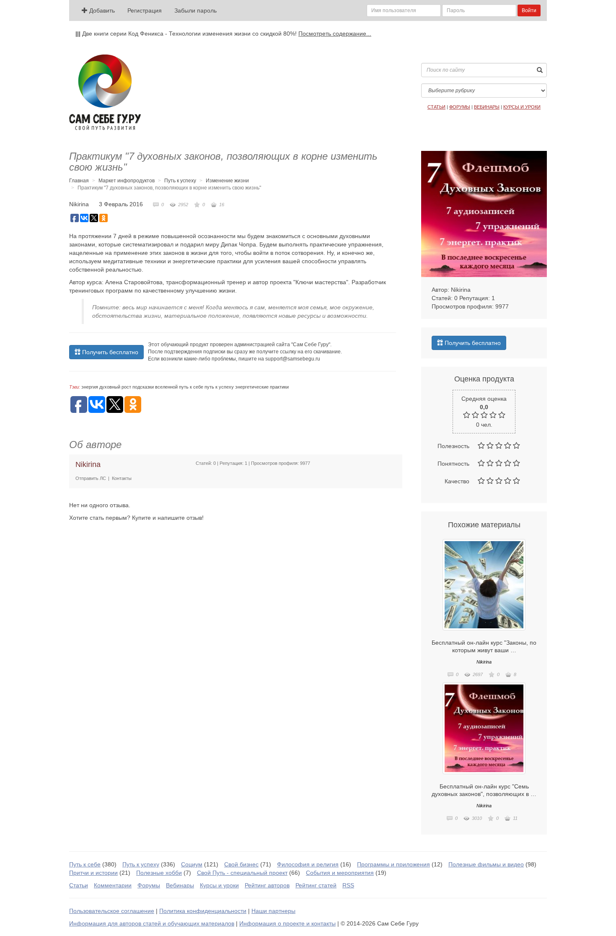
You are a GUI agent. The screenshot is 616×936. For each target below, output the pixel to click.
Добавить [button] (101, 10)
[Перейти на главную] (105, 92)
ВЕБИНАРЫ (487, 106)
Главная (79, 181)
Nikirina (79, 204)
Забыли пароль (195, 10)
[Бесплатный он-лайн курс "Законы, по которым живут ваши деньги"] (484, 585)
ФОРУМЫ (459, 106)
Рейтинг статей (315, 885)
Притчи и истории (93, 872)
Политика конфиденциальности (202, 910)
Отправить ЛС (90, 478)
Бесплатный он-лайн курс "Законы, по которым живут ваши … (484, 646)
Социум (191, 864)
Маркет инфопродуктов (126, 181)
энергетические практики (262, 386)
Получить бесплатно (109, 352)
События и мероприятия (340, 872)
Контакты (122, 478)
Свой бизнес (241, 864)
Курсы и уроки (219, 885)
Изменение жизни (227, 181)
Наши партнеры (273, 910)
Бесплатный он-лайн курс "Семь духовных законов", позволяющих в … (484, 790)
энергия (89, 386)
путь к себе (191, 386)
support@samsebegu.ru (292, 359)
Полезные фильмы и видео (486, 864)
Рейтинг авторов (267, 885)
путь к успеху (219, 386)
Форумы (148, 885)
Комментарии (113, 885)
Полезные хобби (159, 872)
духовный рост (115, 386)
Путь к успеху (180, 181)
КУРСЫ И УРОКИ (522, 106)
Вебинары (180, 885)
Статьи (78, 885)
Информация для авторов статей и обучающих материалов (151, 923)
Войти (529, 10)
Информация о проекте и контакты (287, 923)
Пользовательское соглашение (111, 910)
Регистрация (144, 10)
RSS (348, 885)
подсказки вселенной (155, 386)
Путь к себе (85, 864)
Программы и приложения (393, 864)
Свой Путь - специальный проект (242, 872)
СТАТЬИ (436, 106)
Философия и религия (308, 864)
